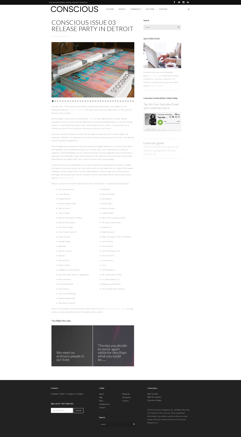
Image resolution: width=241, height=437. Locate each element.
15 (88, 101)
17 (93, 101)
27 (118, 101)
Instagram (71, 394)
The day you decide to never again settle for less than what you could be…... (112, 352)
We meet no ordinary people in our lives (70, 356)
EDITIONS (150, 9)
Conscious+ (154, 76)
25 (113, 101)
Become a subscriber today (115, 309)
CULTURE (110, 9)
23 (108, 101)
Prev (54, 70)
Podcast (163, 9)
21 (103, 101)
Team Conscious (61, 36)
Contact (102, 408)
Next (131, 70)
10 (75, 101)
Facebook (54, 394)
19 (98, 101)
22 (105, 101)
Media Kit (126, 394)
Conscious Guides (154, 400)
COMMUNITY (135, 9)
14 (85, 101)
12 (80, 101)
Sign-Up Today (152, 394)
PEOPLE (122, 9)
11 (78, 101)
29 (123, 101)
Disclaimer (126, 397)
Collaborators (104, 404)
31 (128, 101)
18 (95, 101)
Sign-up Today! (157, 86)
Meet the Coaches (154, 397)
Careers (125, 401)
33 (133, 101)
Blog (100, 397)
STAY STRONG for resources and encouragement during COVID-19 (160, 150)
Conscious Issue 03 (76, 110)
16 (90, 101)
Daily (101, 401)
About (101, 394)
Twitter (62, 394)
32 (130, 101)
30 (125, 101)
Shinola (91, 119)
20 (100, 101)
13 (83, 101)
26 (115, 101)
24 (110, 101)
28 (120, 101)
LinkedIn (80, 394)
